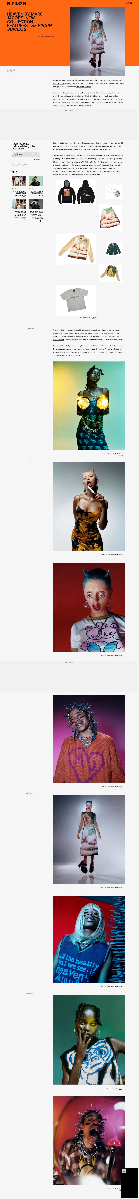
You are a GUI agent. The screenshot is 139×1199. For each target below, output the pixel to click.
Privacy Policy (21, 165)
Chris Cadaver (58, 339)
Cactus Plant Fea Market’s (72, 336)
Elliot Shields (96, 336)
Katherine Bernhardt (94, 96)
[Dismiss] (135, 1169)
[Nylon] (16, 3)
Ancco (96, 333)
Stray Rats (103, 333)
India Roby (12, 70)
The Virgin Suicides (83, 87)
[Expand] (123, 1169)
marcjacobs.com (80, 349)
